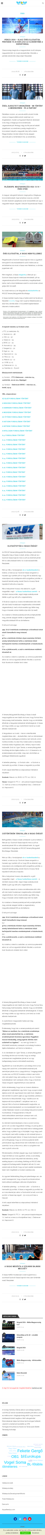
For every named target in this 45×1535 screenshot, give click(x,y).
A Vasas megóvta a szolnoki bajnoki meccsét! (22, 1267)
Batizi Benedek (22, 1373)
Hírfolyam (22, 36)
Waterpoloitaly (7, 1488)
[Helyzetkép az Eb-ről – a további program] (8, 1338)
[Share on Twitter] (25, 75)
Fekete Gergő (30, 1451)
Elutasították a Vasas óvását (22, 546)
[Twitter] (20, 1519)
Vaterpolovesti (7, 1483)
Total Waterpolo (8, 1499)
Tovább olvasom (22, 61)
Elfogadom (25, 1533)
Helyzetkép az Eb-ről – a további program (27, 1336)
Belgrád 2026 (21, 1348)
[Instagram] (25, 1519)
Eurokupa (32, 1456)
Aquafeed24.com (8, 1510)
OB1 (15, 1456)
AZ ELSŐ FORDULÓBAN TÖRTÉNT (15, 399)
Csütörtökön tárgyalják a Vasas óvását (22, 833)
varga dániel (40, 1444)
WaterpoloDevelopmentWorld (13, 1494)
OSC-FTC (12, 1451)
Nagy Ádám (12, 1448)
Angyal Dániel (37, 1447)
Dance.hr (5, 1504)
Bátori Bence (30, 1446)
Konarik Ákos (22, 1446)
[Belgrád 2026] (8, 1351)
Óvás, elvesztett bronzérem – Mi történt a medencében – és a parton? (22, 107)
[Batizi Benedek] (8, 1376)
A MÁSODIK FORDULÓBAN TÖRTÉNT (16, 403)
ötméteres (9, 1466)
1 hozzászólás (29, 71)
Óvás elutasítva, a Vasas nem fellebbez (22, 253)
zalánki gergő (35, 1444)
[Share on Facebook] (22, 75)
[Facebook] (15, 1519)
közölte (12, 301)
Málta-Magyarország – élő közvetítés (29, 1360)
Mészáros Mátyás (11, 1446)
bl (22, 1456)
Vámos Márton (38, 1460)
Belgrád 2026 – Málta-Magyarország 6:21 (29, 1323)
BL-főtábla (35, 1464)
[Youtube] (29, 1519)
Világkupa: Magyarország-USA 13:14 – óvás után (22, 188)
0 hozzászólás (28, 152)
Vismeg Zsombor (38, 1445)
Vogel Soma (15, 1462)
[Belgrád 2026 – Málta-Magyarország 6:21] (8, 1325)
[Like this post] (20, 75)
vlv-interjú (9, 1456)
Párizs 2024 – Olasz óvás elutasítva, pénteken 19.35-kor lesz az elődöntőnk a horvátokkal (22, 42)
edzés (17, 1446)
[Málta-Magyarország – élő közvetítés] (8, 1363)
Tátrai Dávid (12, 1453)
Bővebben (35, 1533)
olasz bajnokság (23, 1466)
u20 (30, 1460)
